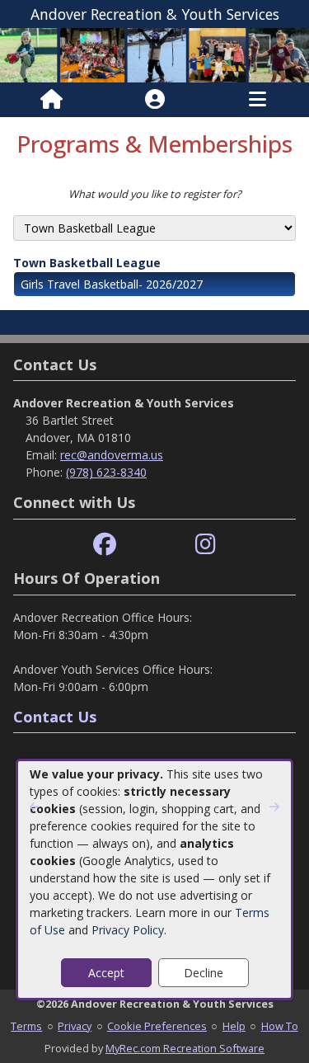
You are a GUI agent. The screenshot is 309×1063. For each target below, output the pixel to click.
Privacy (74, 1025)
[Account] (155, 99)
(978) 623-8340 (106, 472)
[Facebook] (104, 545)
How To (279, 1025)
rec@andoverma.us (111, 455)
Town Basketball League (87, 262)
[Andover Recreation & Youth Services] (154, 54)
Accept (106, 973)
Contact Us (54, 717)
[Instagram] (205, 545)
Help (234, 1025)
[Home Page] (51, 99)
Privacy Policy (127, 930)
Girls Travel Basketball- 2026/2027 (112, 284)
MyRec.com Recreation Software (185, 1048)
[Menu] (257, 99)
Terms (26, 1025)
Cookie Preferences (157, 1025)
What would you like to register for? (154, 193)
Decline (203, 973)
